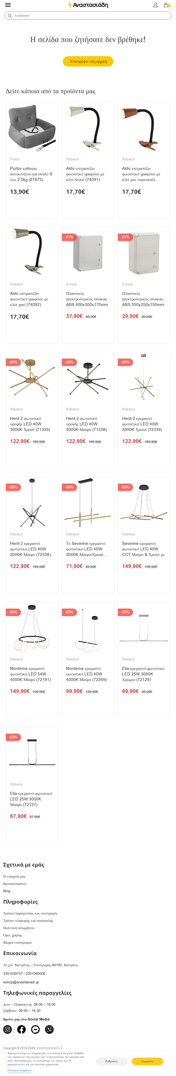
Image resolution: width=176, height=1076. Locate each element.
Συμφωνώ (147, 1061)
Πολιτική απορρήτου (18, 927)
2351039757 (13, 973)
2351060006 (35, 973)
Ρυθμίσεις (111, 1061)
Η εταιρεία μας (14, 876)
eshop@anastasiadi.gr (21, 982)
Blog (6, 891)
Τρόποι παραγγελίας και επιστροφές (30, 913)
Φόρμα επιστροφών (17, 942)
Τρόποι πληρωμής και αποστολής (28, 920)
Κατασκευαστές (14, 883)
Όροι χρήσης (12, 935)
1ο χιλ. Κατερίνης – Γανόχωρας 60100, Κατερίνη (40, 965)
